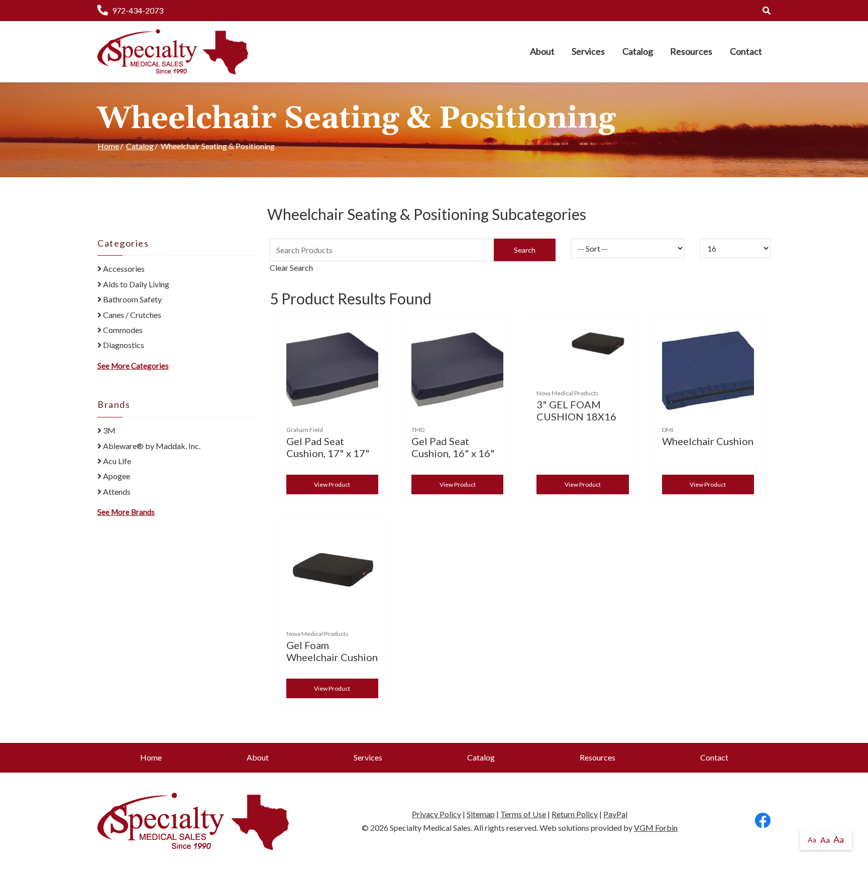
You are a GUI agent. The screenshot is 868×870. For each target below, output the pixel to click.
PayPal (615, 814)
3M (108, 430)
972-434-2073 (137, 10)
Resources (691, 51)
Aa (812, 839)
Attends (116, 491)
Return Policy (575, 814)
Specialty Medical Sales (430, 827)
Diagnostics (122, 345)
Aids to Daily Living (135, 284)
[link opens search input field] (767, 10)
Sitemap (481, 814)
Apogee (115, 476)
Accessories (123, 268)
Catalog (637, 51)
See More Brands (126, 511)
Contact (746, 51)
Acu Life (116, 461)
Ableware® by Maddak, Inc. (150, 446)
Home (108, 146)
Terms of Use (523, 814)
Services (588, 51)
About (542, 51)
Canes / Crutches (131, 314)
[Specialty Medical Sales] (172, 51)
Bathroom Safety (131, 299)
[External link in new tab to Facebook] (762, 821)
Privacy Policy (436, 814)
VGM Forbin (656, 827)
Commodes (122, 330)
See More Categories (133, 365)
